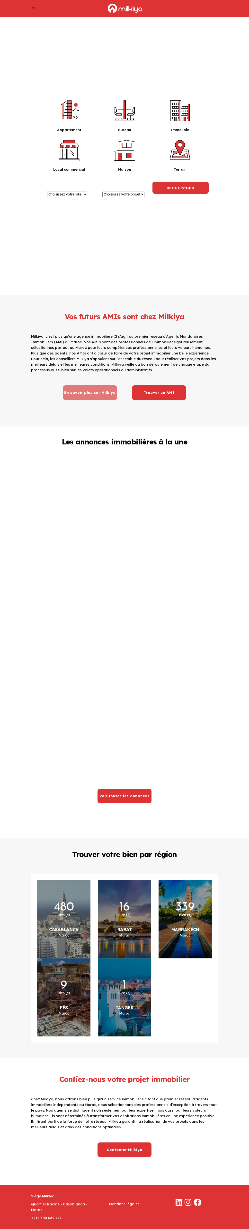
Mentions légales (124, 1204)
